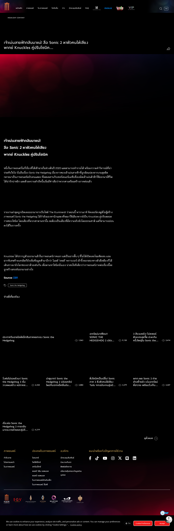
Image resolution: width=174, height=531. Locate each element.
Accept (162, 523)
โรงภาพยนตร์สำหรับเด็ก (41, 480)
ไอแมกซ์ (35, 457)
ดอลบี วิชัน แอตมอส (40, 471)
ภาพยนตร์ (30, 8)
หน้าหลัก (19, 8)
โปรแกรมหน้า (9, 462)
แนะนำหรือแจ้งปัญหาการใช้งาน (106, 451)
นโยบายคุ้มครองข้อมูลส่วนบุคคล (71, 473)
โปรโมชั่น (55, 8)
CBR (15, 277)
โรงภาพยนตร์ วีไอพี (40, 484)
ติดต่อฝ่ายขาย (66, 466)
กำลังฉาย (7, 457)
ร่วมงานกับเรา (66, 462)
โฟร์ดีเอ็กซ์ (36, 462)
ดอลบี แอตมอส (38, 475)
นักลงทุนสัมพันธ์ (75, 8)
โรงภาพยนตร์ (43, 8)
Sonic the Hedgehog (17, 285)
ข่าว (63, 8)
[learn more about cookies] (83, 525)
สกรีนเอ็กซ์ (36, 466)
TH (129, 523)
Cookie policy (76, 524)
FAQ (87, 8)
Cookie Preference (143, 523)
